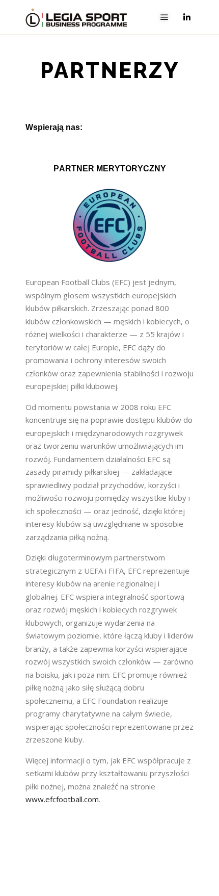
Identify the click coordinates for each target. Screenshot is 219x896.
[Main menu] (164, 17)
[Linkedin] (187, 17)
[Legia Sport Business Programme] (76, 17)
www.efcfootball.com (62, 799)
